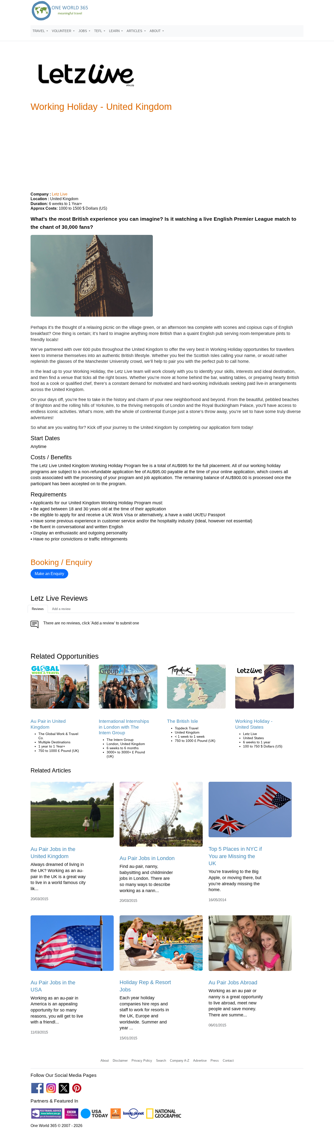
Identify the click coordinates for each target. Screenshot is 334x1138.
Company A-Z (179, 1060)
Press (215, 1060)
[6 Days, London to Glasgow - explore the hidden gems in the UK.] (196, 688)
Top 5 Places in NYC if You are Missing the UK (235, 856)
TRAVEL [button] (39, 31)
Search (161, 1060)
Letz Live (59, 194)
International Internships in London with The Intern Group (124, 727)
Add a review (61, 609)
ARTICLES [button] (135, 31)
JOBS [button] (83, 31)
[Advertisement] (167, 149)
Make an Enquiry (49, 574)
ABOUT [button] (156, 31)
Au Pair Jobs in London (147, 858)
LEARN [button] (115, 31)
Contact (228, 1060)
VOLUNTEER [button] (62, 31)
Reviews (38, 609)
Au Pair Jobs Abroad (233, 982)
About (104, 1060)
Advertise (200, 1060)
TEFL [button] (98, 31)
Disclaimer (120, 1060)
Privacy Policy (142, 1060)
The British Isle (182, 721)
